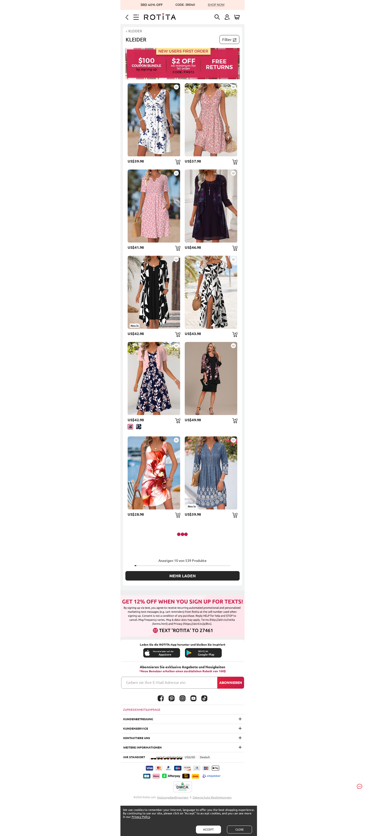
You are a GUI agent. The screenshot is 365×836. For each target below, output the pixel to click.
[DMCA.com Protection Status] (182, 787)
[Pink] (130, 426)
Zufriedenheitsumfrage (141, 709)
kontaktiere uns (136, 738)
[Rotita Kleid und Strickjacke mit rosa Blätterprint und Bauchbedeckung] (154, 378)
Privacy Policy (141, 816)
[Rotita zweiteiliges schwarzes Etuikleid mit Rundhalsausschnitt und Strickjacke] (211, 378)
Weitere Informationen (142, 747)
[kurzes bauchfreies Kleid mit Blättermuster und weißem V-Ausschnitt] (154, 119)
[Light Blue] (138, 426)
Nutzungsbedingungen (172, 797)
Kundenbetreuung (138, 719)
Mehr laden (182, 576)
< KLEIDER (134, 31)
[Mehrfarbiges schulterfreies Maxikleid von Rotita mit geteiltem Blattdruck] (211, 292)
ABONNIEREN (230, 683)
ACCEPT (208, 829)
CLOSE (239, 829)
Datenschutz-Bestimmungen (212, 797)
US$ (187, 757)
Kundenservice (135, 728)
